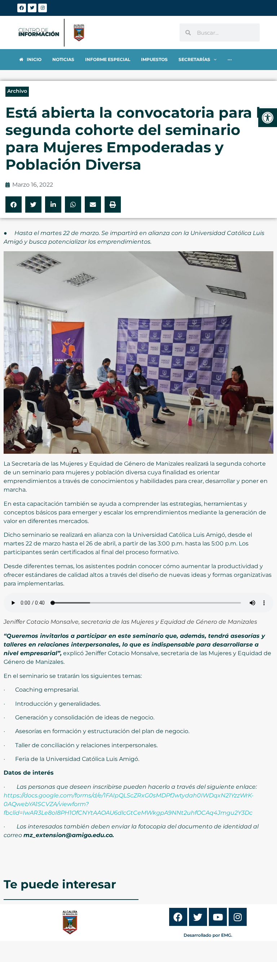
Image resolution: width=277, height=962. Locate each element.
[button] (13, 204)
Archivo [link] (17, 91)
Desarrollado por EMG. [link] (208, 935)
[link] (267, 117)
